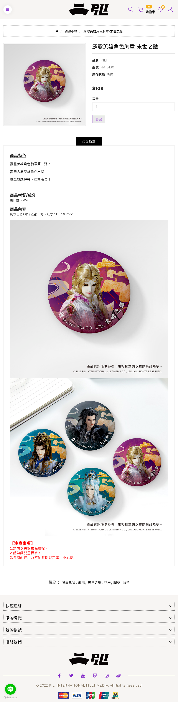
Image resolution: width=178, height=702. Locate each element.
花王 (107, 583)
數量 (95, 99)
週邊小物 (71, 31)
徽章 (126, 583)
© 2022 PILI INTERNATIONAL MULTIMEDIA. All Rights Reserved (89, 685)
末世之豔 (94, 583)
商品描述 (88, 141)
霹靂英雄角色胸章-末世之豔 (103, 31)
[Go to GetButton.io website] (10, 697)
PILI (103, 60)
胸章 (116, 583)
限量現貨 (69, 583)
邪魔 (81, 583)
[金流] (89, 695)
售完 (99, 119)
